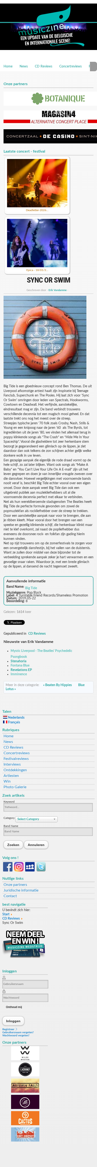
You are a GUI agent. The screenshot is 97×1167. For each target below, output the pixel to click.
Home (8, 66)
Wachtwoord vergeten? (15, 1035)
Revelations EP (21, 670)
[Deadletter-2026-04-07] (37, 206)
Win (7, 781)
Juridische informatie (21, 890)
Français (13, 722)
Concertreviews (70, 66)
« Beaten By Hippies (58, 685)
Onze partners (15, 885)
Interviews (12, 764)
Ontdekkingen (15, 770)
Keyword (9, 801)
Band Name (11, 826)
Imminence (19, 674)
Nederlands (15, 717)
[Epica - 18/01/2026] (37, 266)
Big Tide (31, 588)
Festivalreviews (16, 759)
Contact (10, 896)
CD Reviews (43, 66)
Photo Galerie (15, 787)
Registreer (8, 1029)
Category (9, 818)
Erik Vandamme (57, 290)
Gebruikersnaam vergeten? (18, 1032)
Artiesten (11, 776)
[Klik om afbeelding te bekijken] (45, 377)
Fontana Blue (20, 665)
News (24, 66)
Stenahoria (18, 661)
